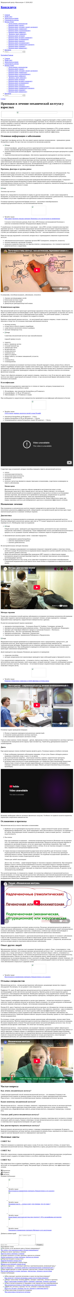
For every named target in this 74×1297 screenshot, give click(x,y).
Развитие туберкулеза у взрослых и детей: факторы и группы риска (27, 681)
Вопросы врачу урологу (16, 25)
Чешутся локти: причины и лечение (12, 1253)
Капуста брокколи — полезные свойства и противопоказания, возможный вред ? (27, 1267)
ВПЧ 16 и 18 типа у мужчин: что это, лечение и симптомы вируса (26, 1288)
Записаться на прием (11, 18)
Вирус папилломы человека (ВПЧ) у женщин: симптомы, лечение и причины (30, 1281)
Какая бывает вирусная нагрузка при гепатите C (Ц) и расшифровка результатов (34, 1217)
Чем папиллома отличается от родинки (17, 1292)
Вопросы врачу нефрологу (17, 32)
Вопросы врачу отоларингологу (18, 43)
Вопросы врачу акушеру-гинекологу (20, 37)
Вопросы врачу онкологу (16, 41)
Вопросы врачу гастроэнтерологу (19, 30)
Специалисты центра (12, 20)
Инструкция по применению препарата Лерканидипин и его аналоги (27, 977)
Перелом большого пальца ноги (11, 1260)
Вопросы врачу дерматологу (17, 29)
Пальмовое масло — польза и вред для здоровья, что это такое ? (29, 1204)
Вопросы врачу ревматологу (17, 48)
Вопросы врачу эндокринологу (18, 39)
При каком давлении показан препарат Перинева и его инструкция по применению (32, 218)
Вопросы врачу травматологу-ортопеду (21, 44)
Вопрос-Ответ (9, 22)
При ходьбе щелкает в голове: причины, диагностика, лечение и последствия (26, 1271)
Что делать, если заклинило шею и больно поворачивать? (20, 1250)
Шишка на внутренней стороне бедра (13, 1264)
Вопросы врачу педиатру (16, 36)
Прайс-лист (8, 16)
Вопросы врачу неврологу (17, 34)
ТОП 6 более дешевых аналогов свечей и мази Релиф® (23, 413)
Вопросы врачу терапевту (16, 46)
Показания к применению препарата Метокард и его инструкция (29, 1230)
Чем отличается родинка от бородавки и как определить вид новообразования (30, 1285)
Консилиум (8, 7)
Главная (7, 15)
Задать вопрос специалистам (17, 23)
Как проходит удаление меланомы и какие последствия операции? (27, 1278)
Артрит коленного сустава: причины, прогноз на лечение (20, 1257)
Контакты (8, 50)
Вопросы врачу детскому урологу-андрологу (23, 27)
